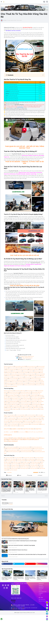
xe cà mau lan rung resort (28, 457)
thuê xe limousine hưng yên (10, 447)
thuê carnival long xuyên (11, 372)
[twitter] (18, 564)
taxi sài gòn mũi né (10, 407)
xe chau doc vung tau (17, 462)
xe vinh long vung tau (35, 462)
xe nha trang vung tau (24, 468)
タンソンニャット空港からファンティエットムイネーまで (30, 431)
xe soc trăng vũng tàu (31, 459)
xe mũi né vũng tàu (16, 399)
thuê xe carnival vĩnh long (22, 369)
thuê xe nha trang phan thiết (13, 393)
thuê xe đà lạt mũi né (32, 401)
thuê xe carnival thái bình (11, 386)
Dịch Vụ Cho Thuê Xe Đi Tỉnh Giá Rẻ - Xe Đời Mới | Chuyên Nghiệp (21, 545)
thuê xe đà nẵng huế (15, 406)
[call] (1, 619)
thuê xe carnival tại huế (34, 380)
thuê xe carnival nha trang (18, 377)
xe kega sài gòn (15, 409)
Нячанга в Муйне (8, 438)
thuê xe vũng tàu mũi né (25, 399)
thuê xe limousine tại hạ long (13, 451)
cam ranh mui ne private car (12, 424)
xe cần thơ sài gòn (26, 398)
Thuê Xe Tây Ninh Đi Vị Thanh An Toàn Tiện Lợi (17, 549)
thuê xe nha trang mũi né (25, 392)
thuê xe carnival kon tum (11, 380)
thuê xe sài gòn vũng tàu (12, 395)
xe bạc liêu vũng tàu (21, 459)
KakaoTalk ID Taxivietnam (41, 587)
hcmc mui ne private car (24, 424)
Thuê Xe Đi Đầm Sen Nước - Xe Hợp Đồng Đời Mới (30, 490)
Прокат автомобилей (12, 441)
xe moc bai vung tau (33, 465)
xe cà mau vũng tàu (9, 457)
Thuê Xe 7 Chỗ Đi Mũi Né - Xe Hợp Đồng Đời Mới (18, 490)
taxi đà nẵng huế (32, 406)
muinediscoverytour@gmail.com (27, 356)
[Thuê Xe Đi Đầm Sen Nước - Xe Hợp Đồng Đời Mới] (30, 484)
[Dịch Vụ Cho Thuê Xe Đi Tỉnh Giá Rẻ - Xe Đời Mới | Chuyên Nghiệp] (5, 546)
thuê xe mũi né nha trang (14, 392)
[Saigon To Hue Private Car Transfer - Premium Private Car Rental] (42, 573)
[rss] (7, 588)
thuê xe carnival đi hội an (23, 380)
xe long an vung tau (15, 465)
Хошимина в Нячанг (34, 438)
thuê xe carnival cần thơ (28, 371)
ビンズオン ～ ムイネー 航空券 (10, 431)
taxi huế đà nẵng (24, 406)
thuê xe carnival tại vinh (11, 383)
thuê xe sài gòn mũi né (31, 390)
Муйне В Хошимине (28, 439)
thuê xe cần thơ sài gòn (36, 398)
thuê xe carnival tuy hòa (29, 377)
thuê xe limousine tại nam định (23, 447)
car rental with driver (13, 425)
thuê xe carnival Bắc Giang (15, 367)
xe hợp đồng (9, 472)
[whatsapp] (47, 608)
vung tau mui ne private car (28, 416)
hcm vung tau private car (11, 418)
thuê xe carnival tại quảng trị (17, 381)
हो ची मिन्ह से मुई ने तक (8, 435)
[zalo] (47, 605)
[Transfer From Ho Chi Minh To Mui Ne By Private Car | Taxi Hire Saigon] (5, 542)
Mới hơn (3, 495)
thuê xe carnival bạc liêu (34, 372)
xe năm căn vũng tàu (11, 459)
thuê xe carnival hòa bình (29, 384)
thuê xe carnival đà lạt (35, 375)
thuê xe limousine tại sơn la (12, 450)
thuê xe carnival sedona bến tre (28, 367)
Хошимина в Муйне (16, 438)
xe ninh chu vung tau (34, 466)
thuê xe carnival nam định (22, 383)
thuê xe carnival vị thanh (23, 372)
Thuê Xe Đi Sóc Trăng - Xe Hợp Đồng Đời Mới (42, 489)
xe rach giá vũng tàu (21, 460)
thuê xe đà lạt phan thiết (14, 403)
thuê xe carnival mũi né (9, 366)
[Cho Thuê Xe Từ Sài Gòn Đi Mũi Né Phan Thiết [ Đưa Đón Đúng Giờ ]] (24, 523)
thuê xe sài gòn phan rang (25, 396)
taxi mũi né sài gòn (19, 407)
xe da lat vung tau (15, 468)
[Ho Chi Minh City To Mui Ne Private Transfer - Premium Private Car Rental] (7, 573)
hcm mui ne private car (21, 415)
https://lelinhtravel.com (27, 357)
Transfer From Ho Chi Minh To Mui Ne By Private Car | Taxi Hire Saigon (22, 540)
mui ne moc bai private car (23, 418)
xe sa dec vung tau (26, 462)
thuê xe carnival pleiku (13, 378)
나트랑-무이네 (38, 428)
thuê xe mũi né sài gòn (9, 390)
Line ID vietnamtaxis (42, 591)
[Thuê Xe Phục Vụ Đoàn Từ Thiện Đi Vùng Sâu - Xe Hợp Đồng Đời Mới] (6, 484)
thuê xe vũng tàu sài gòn (23, 395)
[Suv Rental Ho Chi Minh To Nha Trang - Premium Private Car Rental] (30, 573)
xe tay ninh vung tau (24, 465)
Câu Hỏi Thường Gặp (43, 601)
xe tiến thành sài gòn (37, 407)
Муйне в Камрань (11, 439)
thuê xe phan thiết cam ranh (12, 404)
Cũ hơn (46, 495)
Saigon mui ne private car (9, 415)
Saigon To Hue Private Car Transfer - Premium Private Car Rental (42, 578)
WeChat (40, 589)
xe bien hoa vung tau (15, 466)
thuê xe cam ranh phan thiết (24, 404)
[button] (2, 2)
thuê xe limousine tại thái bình (12, 448)
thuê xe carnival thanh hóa (34, 383)
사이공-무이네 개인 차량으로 (28, 428)
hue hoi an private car (27, 422)
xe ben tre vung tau (14, 463)
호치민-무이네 (7, 428)
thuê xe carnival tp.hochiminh (17, 374)
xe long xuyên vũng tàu (11, 460)
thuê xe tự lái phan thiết (36, 404)
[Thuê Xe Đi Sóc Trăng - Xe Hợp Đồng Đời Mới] (43, 484)
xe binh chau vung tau (25, 466)
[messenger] (47, 616)
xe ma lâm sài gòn (28, 407)
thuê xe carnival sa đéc (17, 371)
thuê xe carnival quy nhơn (24, 378)
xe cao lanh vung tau (34, 463)
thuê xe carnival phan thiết (12, 375)
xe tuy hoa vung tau (12, 469)
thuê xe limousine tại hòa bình (26, 448)
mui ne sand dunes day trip (17, 421)
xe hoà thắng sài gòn (24, 409)
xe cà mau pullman (18, 457)
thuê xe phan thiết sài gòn (20, 390)
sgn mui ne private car (29, 421)
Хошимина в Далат (25, 438)
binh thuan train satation (21, 419)
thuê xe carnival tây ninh (34, 369)
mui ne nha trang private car (15, 416)
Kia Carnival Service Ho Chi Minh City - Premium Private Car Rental (18, 578)
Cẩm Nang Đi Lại (42, 599)
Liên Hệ (40, 95)
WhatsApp (41, 585)
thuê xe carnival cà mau (32, 366)
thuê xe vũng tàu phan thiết (12, 401)
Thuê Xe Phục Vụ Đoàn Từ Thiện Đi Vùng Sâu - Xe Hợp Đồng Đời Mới (6, 490)
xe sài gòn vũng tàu (34, 395)
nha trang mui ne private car (15, 422)
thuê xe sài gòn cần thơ (16, 398)
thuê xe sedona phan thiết (20, 366)
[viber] (47, 619)
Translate (11, 504)
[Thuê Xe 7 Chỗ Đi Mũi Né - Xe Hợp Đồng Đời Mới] (18, 484)
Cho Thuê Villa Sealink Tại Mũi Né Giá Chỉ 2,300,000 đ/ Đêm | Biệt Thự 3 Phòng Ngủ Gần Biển (27, 554)
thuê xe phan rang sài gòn (37, 396)
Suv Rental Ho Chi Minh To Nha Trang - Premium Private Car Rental (30, 578)
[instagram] (41, 564)
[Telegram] (47, 613)
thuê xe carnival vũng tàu (29, 374)
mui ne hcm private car (31, 415)
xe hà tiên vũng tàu (30, 460)
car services (21, 425)
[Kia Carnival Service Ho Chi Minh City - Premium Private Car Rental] (18, 573)
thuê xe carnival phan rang (24, 375)
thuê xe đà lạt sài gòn (14, 396)
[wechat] (47, 611)
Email (40, 594)
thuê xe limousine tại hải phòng (25, 450)
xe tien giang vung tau (24, 463)
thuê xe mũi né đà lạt (23, 401)
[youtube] (30, 564)
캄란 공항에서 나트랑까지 (16, 428)
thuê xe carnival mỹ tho (11, 369)
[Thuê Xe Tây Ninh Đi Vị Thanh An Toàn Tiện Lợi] (5, 551)
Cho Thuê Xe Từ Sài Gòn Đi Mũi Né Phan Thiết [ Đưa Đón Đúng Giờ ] (15, 538)
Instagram (41, 593)
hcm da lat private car (35, 424)
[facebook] (7, 564)
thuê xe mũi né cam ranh (25, 403)
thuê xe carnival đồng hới (29, 381)
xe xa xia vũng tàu (39, 460)
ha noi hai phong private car (36, 418)
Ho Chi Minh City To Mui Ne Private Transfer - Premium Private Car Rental (7, 578)
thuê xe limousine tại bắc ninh (26, 451)
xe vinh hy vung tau (33, 468)
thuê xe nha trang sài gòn (25, 393)
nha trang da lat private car (34, 419)
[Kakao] (47, 602)
